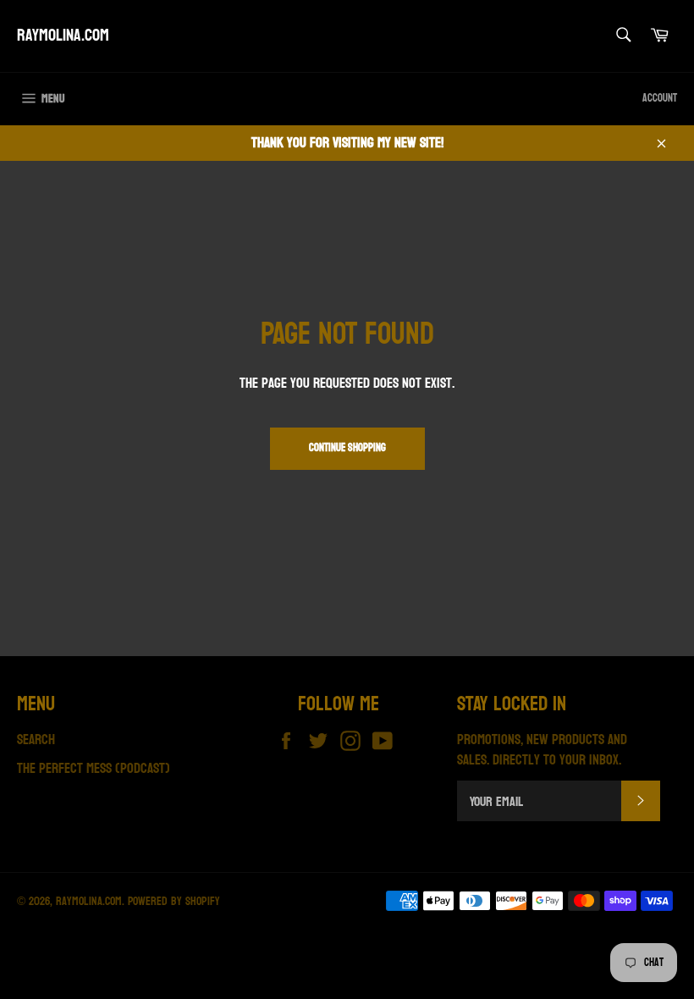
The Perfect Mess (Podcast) (93, 768)
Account (659, 98)
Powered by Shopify (174, 901)
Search (36, 739)
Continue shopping (347, 448)
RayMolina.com (63, 36)
